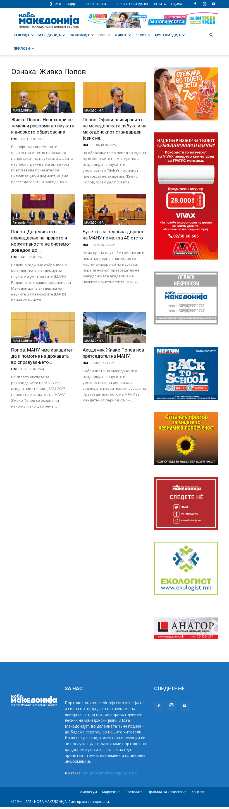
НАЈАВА (176, 4)
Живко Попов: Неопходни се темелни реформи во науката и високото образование (42, 126)
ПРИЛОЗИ (22, 48)
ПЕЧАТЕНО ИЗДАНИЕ (133, 4)
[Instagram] (204, 4)
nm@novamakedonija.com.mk (110, 773)
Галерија (19, 222)
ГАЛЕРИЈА (22, 35)
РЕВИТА (160, 4)
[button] (211, 35)
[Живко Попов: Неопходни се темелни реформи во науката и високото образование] (43, 97)
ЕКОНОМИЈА (80, 35)
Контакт (198, 791)
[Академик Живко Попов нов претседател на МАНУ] (114, 327)
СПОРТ (140, 35)
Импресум (88, 791)
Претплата (133, 791)
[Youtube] (213, 4)
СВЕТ (102, 35)
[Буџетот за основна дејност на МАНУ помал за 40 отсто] (114, 209)
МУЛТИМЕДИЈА (168, 35)
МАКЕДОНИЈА (49, 35)
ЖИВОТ (121, 35)
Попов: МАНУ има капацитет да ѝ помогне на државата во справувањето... (42, 356)
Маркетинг (111, 791)
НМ (14, 139)
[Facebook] (195, 4)
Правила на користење (167, 791)
